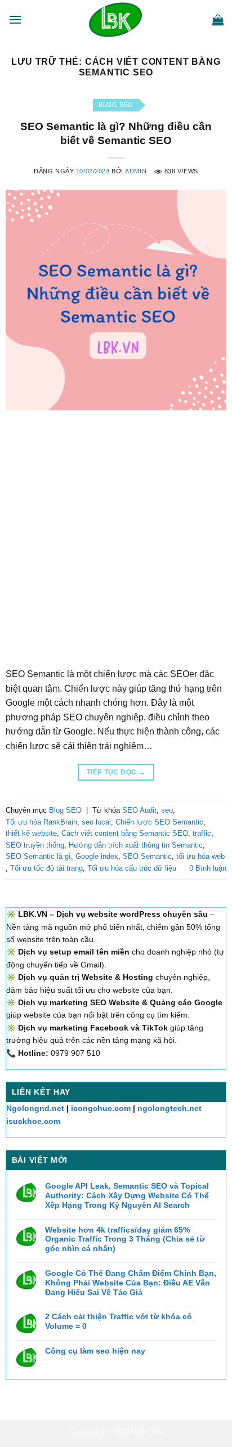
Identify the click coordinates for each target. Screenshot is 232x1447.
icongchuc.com (101, 1108)
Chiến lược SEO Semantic (159, 822)
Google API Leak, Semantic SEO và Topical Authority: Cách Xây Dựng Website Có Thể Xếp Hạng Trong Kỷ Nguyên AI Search (127, 1195)
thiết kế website (31, 833)
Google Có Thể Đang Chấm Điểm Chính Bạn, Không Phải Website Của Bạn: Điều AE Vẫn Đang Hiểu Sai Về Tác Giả (130, 1283)
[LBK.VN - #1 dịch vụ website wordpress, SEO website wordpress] (116, 19)
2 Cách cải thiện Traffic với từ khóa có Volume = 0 (118, 1321)
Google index (96, 856)
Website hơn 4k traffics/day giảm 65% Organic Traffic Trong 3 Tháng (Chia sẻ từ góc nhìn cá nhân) (125, 1239)
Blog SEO (116, 104)
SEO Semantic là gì (38, 856)
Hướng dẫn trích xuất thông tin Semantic (136, 845)
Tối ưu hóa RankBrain (41, 822)
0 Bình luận (207, 868)
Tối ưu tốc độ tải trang (46, 868)
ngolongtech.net (169, 1108)
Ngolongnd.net (35, 1108)
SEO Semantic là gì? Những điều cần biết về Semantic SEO (116, 133)
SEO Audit (139, 810)
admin (135, 171)
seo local (96, 822)
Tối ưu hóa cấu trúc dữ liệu (131, 868)
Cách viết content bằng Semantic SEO (124, 833)
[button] (15, 19)
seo (167, 810)
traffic (202, 833)
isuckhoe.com (33, 1121)
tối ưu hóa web (200, 856)
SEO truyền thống (35, 845)
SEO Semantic (147, 856)
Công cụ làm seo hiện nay (95, 1350)
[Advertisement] (116, 532)
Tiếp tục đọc (116, 772)
